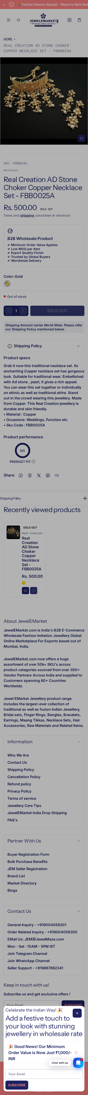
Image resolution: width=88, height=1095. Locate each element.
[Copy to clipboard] (76, 1052)
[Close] (77, 1013)
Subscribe (16, 1085)
